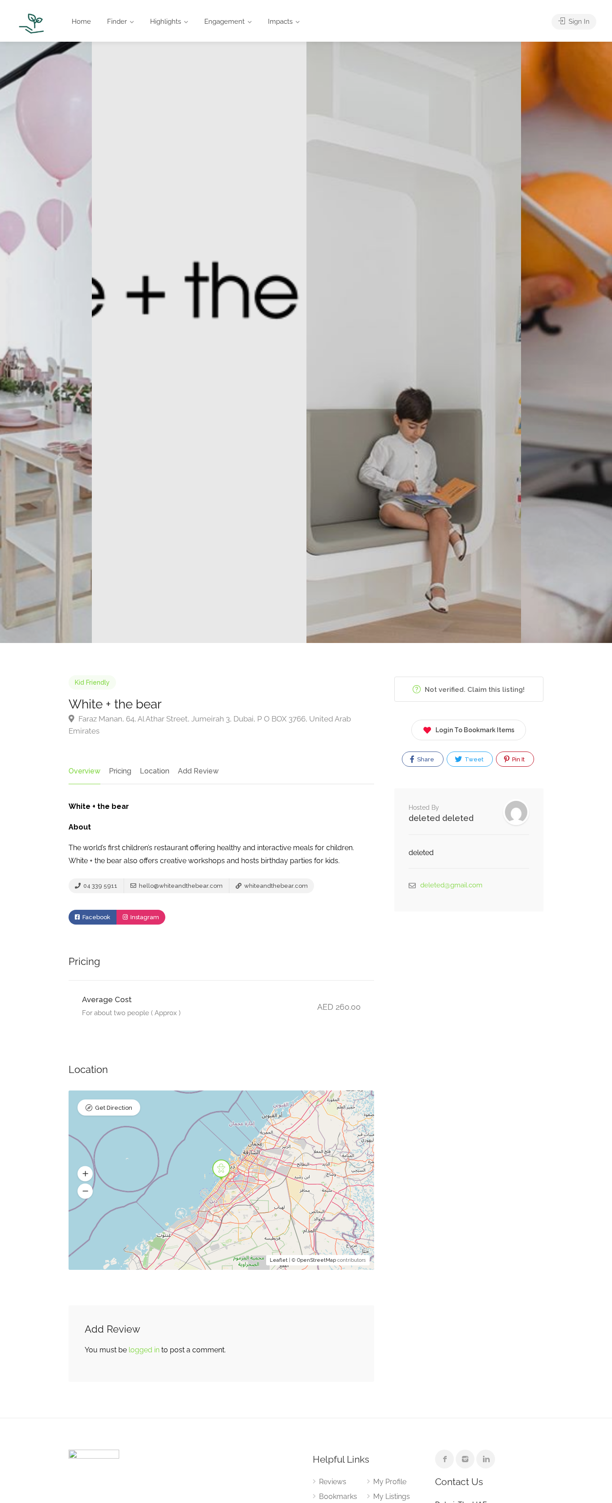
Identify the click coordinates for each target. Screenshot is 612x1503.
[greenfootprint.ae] (32, 23)
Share (425, 759)
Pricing (120, 771)
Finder (117, 21)
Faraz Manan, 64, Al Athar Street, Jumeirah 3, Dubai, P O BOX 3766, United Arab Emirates (210, 724)
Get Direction (113, 1107)
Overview (84, 771)
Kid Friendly (92, 682)
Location (154, 771)
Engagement (224, 21)
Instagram (144, 917)
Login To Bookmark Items (474, 730)
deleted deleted (441, 818)
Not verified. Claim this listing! (474, 690)
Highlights (165, 21)
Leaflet (279, 1260)
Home (81, 21)
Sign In (578, 21)
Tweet (473, 759)
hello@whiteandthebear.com (180, 885)
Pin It (518, 759)
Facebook (95, 917)
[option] (413, 342)
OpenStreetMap (316, 1260)
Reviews (332, 1481)
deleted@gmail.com (451, 885)
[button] (85, 1174)
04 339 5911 (99, 885)
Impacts (280, 21)
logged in (144, 1350)
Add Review (198, 771)
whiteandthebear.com (275, 885)
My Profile (389, 1481)
